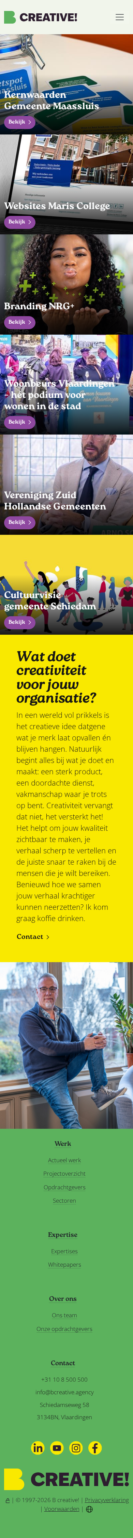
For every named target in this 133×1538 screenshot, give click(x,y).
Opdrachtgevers (65, 1187)
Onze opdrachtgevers (64, 1328)
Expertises (64, 1251)
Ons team (64, 1315)
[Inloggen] (8, 1500)
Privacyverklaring (107, 1500)
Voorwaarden (61, 1508)
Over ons (63, 1299)
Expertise (62, 1235)
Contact (30, 937)
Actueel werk (64, 1160)
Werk (63, 1144)
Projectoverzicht (64, 1173)
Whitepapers (64, 1264)
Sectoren (64, 1200)
